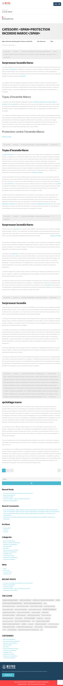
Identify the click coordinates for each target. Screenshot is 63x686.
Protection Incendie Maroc (28, 51)
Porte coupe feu (20, 388)
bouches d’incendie (45, 102)
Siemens (6, 394)
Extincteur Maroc (7, 546)
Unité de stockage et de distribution (34, 396)
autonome (23, 76)
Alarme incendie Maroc (52, 509)
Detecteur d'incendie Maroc (50, 376)
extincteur (10, 183)
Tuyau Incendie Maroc (14, 396)
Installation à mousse (14, 385)
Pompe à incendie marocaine (10, 550)
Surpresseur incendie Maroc (43, 51)
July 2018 (5, 531)
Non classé (6, 548)
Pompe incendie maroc (10, 388)
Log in (4, 568)
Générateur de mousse (9, 612)
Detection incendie (55, 235)
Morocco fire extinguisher (52, 511)
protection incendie (34, 54)
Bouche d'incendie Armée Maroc (11, 542)
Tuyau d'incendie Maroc (42, 144)
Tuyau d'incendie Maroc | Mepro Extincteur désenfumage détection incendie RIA (23, 509)
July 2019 (5, 530)
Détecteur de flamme (20, 379)
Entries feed (6, 570)
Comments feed (7, 572)
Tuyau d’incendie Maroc (16, 96)
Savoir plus (8, 675)
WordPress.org (7, 574)
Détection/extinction (34, 382)
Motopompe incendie (41, 385)
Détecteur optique (53, 379)
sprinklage (42, 54)
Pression (6, 391)
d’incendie (13, 69)
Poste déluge (39, 388)
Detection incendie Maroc (21, 382)
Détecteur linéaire (43, 379)
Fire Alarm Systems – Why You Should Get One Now (16, 498)
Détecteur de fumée (32, 379)
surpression (14, 253)
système (58, 183)
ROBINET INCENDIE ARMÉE (34, 391)
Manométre (32, 385)
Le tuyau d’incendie (7, 154)
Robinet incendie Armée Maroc (50, 391)
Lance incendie (24, 385)
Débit (41, 376)
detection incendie (13, 54)
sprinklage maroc (40, 373)
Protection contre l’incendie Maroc (23, 131)
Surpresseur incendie (41, 297)
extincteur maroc (23, 54)
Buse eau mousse (30, 376)
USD (45, 396)
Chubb (37, 376)
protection (49, 285)
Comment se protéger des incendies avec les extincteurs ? (18, 493)
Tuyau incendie (39, 627)
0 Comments (7, 57)
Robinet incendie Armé (9, 495)
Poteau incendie (47, 388)
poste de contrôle (30, 388)
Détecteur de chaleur (9, 379)
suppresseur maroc (51, 54)
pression (16, 229)
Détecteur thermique (9, 382)
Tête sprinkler (49, 394)
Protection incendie (37, 172)
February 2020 (7, 528)
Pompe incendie (52, 385)
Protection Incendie (8, 497)
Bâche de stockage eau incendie (16, 376)
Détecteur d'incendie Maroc (10, 544)
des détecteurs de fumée (43, 204)
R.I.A (25, 391)
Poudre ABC (56, 388)
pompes (15, 104)
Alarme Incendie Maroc (10, 600)
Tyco (22, 396)
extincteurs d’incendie (8, 204)
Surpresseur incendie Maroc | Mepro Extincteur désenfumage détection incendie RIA (25, 517)
